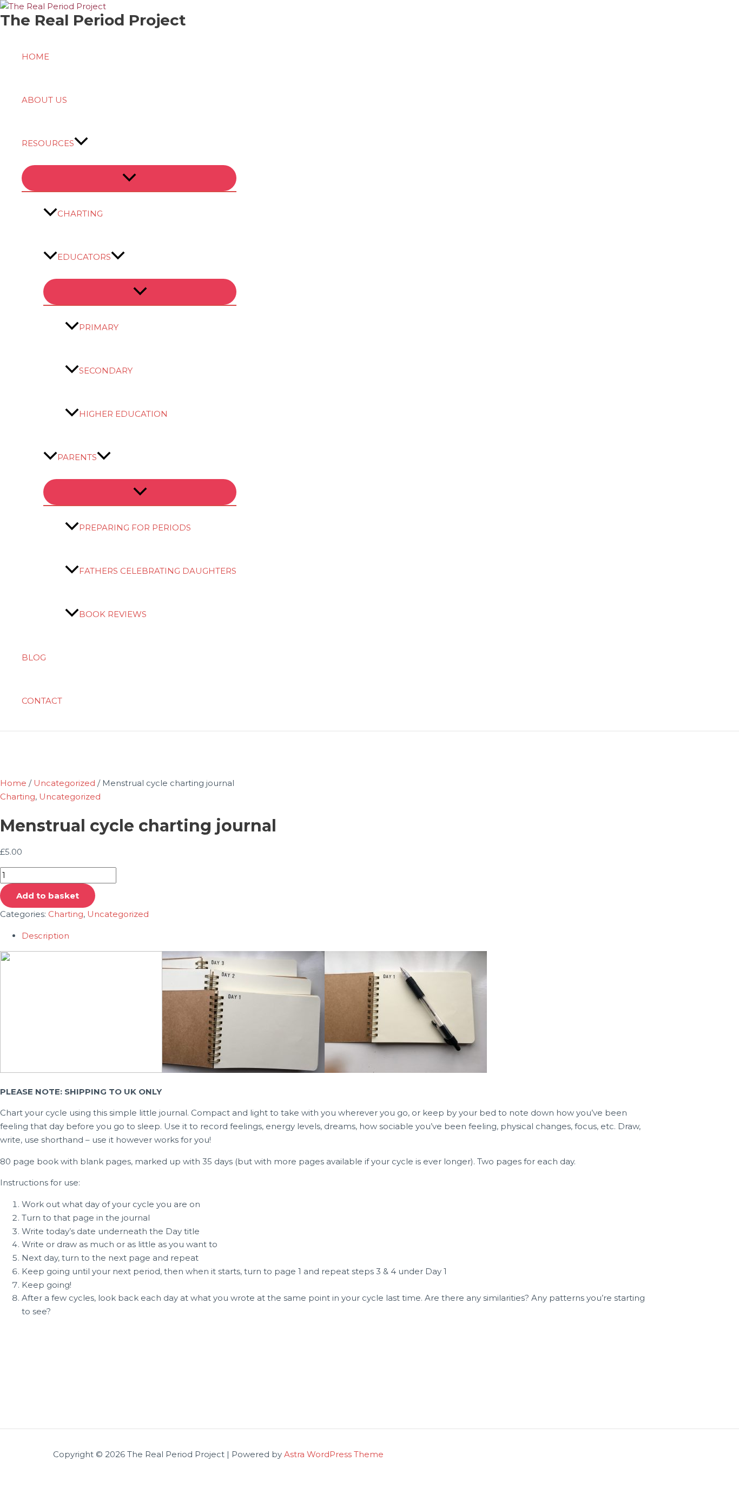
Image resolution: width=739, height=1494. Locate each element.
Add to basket (47, 895)
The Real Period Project (93, 20)
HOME (35, 56)
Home (13, 783)
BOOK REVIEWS (113, 614)
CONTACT (42, 701)
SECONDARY (106, 370)
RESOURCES (48, 143)
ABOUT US (44, 100)
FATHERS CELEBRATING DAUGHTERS (157, 571)
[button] (81, 143)
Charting (17, 796)
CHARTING (80, 213)
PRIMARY (98, 327)
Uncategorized (64, 783)
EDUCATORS (84, 257)
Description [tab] (45, 936)
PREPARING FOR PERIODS (135, 527)
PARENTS (77, 457)
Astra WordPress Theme (334, 1454)
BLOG (34, 657)
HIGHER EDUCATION (123, 414)
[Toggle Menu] (129, 178)
